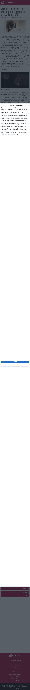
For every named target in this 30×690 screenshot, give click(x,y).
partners (9, 107)
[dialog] (15, 344)
